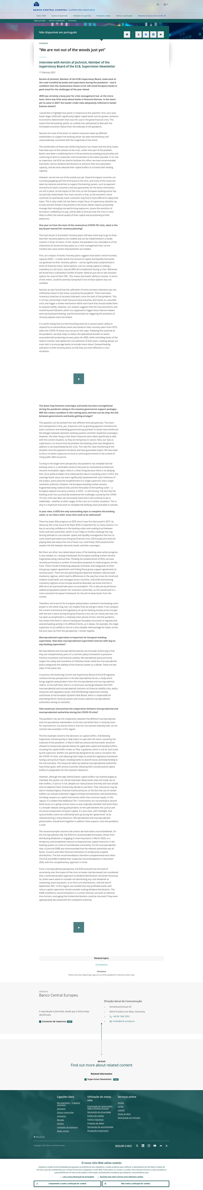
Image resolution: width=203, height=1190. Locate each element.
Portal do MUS (124, 1114)
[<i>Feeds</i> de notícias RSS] (166, 1145)
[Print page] (127, 34)
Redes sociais (63, 1131)
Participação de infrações (129, 1118)
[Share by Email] (161, 34)
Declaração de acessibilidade (100, 1127)
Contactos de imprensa (54, 1022)
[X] (137, 1145)
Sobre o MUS (41, 16)
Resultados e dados (104, 16)
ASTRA (120, 1107)
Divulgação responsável (97, 1131)
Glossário (61, 1109)
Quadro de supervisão (60, 16)
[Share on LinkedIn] (153, 34)
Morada (60, 1120)
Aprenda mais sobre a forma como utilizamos (121, 1177)
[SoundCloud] (160, 1145)
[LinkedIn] (142, 1145)
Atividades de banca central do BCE (150, 16)
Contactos (61, 1116)
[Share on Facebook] (146, 34)
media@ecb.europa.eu (124, 1021)
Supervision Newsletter (99, 1079)
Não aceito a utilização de (135, 1184)
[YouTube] (154, 1145)
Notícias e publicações (124, 16)
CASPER (121, 1110)
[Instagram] (148, 1145)
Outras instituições (65, 1113)
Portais (121, 1103)
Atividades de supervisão (82, 16)
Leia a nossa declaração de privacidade (78, 1177)
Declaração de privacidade (99, 1112)
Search (158, 4)
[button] (161, 4)
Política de (95, 1116)
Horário (60, 1124)
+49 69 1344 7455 (121, 1017)
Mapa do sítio (40, 1137)
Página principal (39, 21)
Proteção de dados (95, 1123)
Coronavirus (102, 965)
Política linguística (95, 1120)
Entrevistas (72, 21)
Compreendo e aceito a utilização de (67, 1184)
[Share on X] (138, 34)
